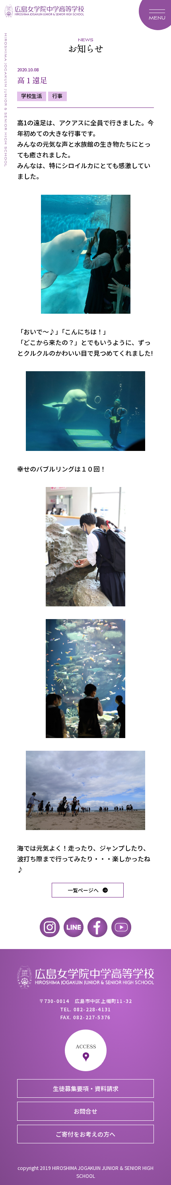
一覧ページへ (83, 890)
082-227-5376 (92, 1017)
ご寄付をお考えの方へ (85, 1134)
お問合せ (85, 1111)
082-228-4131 (92, 1009)
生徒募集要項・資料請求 (86, 1088)
